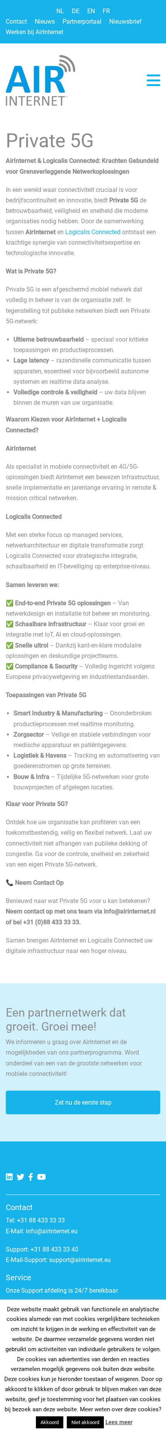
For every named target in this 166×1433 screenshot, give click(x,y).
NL (60, 11)
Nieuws (45, 21)
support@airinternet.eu (80, 1260)
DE (76, 11)
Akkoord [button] (50, 1422)
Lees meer (118, 1422)
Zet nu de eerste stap (83, 1102)
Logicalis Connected (92, 232)
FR (106, 11)
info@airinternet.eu (52, 1231)
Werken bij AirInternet (34, 32)
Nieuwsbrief (125, 21)
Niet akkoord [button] (85, 1422)
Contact (16, 21)
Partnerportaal (82, 21)
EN (91, 11)
